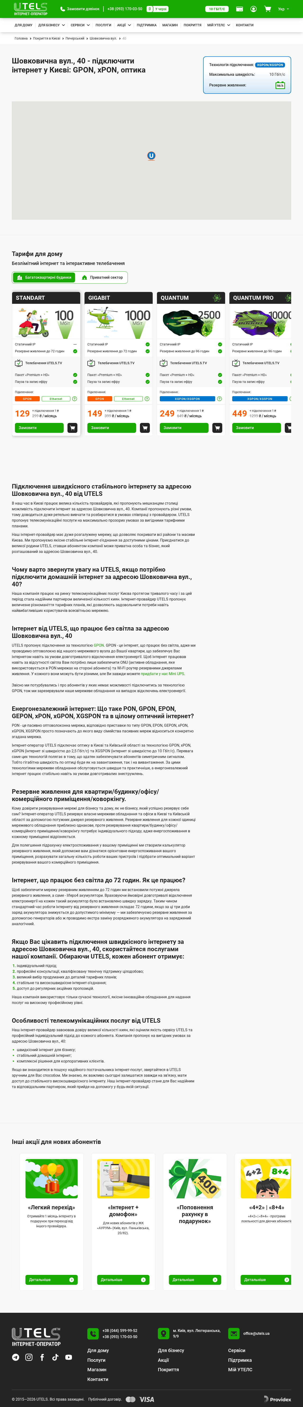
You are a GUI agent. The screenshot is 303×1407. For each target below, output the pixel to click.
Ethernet (56, 399)
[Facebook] (42, 1357)
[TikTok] (55, 1357)
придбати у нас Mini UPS (162, 674)
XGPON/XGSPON (187, 399)
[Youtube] (68, 1357)
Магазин (170, 25)
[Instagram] (29, 1357)
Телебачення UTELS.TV (43, 363)
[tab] (44, 277)
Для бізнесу (49, 25)
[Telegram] (15, 1357)
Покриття (192, 25)
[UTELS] (30, 9)
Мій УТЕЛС (216, 25)
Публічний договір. (105, 1399)
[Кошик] (267, 9)
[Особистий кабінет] (253, 9)
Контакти (245, 25)
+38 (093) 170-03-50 (124, 9)
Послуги (103, 25)
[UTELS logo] (36, 1337)
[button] (80, 9)
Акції (121, 25)
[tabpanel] (151, 363)
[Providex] (277, 1399)
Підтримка (146, 25)
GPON (27, 399)
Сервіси (78, 25)
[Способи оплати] (239, 9)
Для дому (23, 25)
